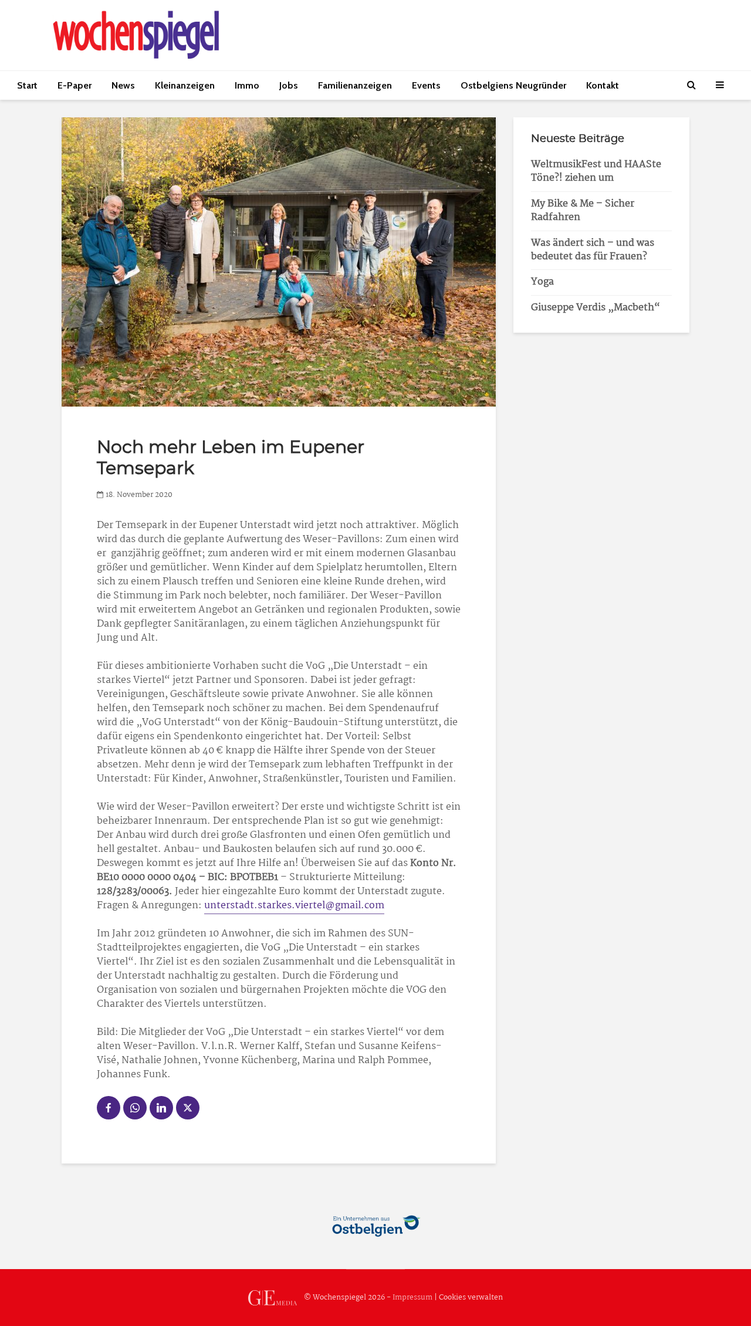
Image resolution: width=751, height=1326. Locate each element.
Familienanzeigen (355, 85)
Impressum (412, 1297)
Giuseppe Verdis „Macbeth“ (595, 308)
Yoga (542, 282)
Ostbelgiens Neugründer (513, 85)
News (123, 85)
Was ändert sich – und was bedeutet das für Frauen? (592, 250)
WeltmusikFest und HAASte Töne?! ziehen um (596, 171)
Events (426, 85)
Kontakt (602, 85)
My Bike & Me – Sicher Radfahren (582, 210)
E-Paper (74, 85)
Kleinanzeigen (185, 85)
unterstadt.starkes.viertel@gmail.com (294, 906)
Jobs (288, 85)
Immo (247, 85)
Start (27, 85)
